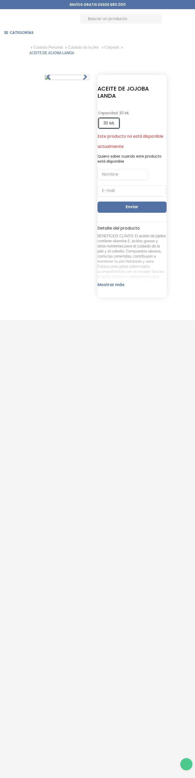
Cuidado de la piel (83, 47)
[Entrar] (167, 18)
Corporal (112, 47)
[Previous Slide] (72, 4)
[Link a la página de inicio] (29, 47)
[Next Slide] (123, 4)
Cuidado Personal (48, 47)
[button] (109, 123)
